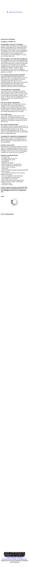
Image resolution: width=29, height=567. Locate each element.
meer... (2, 505)
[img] (14, 5)
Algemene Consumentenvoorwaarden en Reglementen (14, 558)
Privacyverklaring (11, 557)
